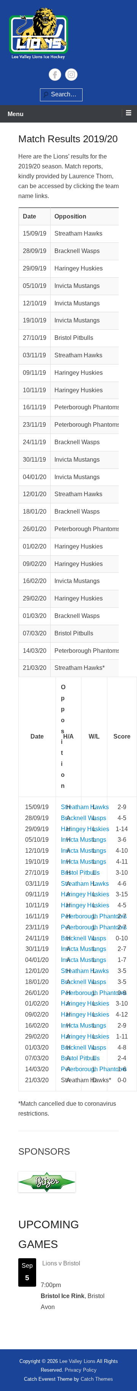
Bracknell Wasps (83, 818)
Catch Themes (97, 1379)
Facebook (55, 74)
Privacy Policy (81, 1370)
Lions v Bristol (61, 1263)
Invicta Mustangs (83, 839)
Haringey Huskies (85, 829)
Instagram (71, 74)
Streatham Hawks (85, 807)
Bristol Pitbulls (80, 872)
